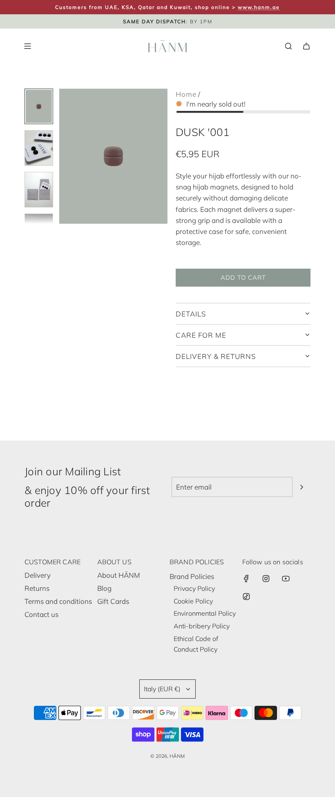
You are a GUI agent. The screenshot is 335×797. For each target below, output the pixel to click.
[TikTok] (246, 597)
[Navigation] (27, 46)
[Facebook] (246, 579)
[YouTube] (286, 579)
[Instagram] (266, 579)
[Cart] (306, 46)
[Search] (288, 46)
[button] (65, 156)
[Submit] (301, 487)
